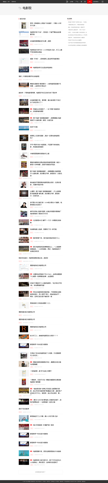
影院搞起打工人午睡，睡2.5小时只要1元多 (44, 416)
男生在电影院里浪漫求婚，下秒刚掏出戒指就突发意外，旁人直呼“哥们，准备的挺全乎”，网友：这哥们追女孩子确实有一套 (45, 294)
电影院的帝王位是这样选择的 (42, 67)
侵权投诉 (83, 481)
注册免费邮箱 (95, 1)
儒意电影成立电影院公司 (38, 265)
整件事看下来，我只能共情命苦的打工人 (46, 238)
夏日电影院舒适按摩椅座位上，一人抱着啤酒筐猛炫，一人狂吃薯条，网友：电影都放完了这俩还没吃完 (45, 249)
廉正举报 (79, 481)
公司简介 (44, 481)
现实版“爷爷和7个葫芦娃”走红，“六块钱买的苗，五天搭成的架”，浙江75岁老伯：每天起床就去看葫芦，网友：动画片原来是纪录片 (78, 22)
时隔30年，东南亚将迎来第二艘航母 (76, 37)
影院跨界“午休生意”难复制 (39, 344)
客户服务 (57, 481)
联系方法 (48, 481)
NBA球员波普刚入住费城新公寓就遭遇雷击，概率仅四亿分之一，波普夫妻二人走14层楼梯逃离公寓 (78, 45)
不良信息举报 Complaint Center (70, 481)
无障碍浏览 (13, 1)
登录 (90, 1)
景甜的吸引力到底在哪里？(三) (40, 303)
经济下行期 (33, 127)
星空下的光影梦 (24, 409)
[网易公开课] (71, 1)
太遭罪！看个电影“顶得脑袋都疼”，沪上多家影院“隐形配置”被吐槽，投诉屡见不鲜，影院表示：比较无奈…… (45, 194)
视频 (32, 70)
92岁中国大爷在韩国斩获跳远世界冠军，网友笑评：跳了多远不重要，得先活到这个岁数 (78, 42)
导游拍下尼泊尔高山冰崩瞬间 (75, 40)
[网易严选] (77, 1)
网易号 (31, 28)
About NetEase (39, 481)
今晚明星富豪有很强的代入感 (39, 153)
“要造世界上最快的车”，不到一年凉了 (77, 29)
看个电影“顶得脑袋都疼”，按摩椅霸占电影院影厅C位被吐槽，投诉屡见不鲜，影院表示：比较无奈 (46, 173)
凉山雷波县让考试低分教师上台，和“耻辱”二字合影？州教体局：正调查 (78, 35)
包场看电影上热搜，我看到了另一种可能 (43, 229)
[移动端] (67, 1)
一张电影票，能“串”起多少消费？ (41, 371)
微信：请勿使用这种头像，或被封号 (76, 27)
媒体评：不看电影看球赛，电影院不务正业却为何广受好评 (38, 93)
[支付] (81, 1)
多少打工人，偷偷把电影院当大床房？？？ (44, 335)
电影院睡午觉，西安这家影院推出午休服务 (47, 451)
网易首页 (4, 1)
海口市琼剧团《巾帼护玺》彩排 (43, 425)
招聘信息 (53, 481)
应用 (8, 1)
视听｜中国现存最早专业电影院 (29, 76)
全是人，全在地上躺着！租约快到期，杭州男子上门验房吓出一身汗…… (78, 32)
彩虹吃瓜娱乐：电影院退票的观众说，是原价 (33, 258)
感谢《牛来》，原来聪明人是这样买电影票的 (45, 59)
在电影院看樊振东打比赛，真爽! (40, 41)
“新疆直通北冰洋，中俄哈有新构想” (76, 24)
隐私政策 (61, 481)
